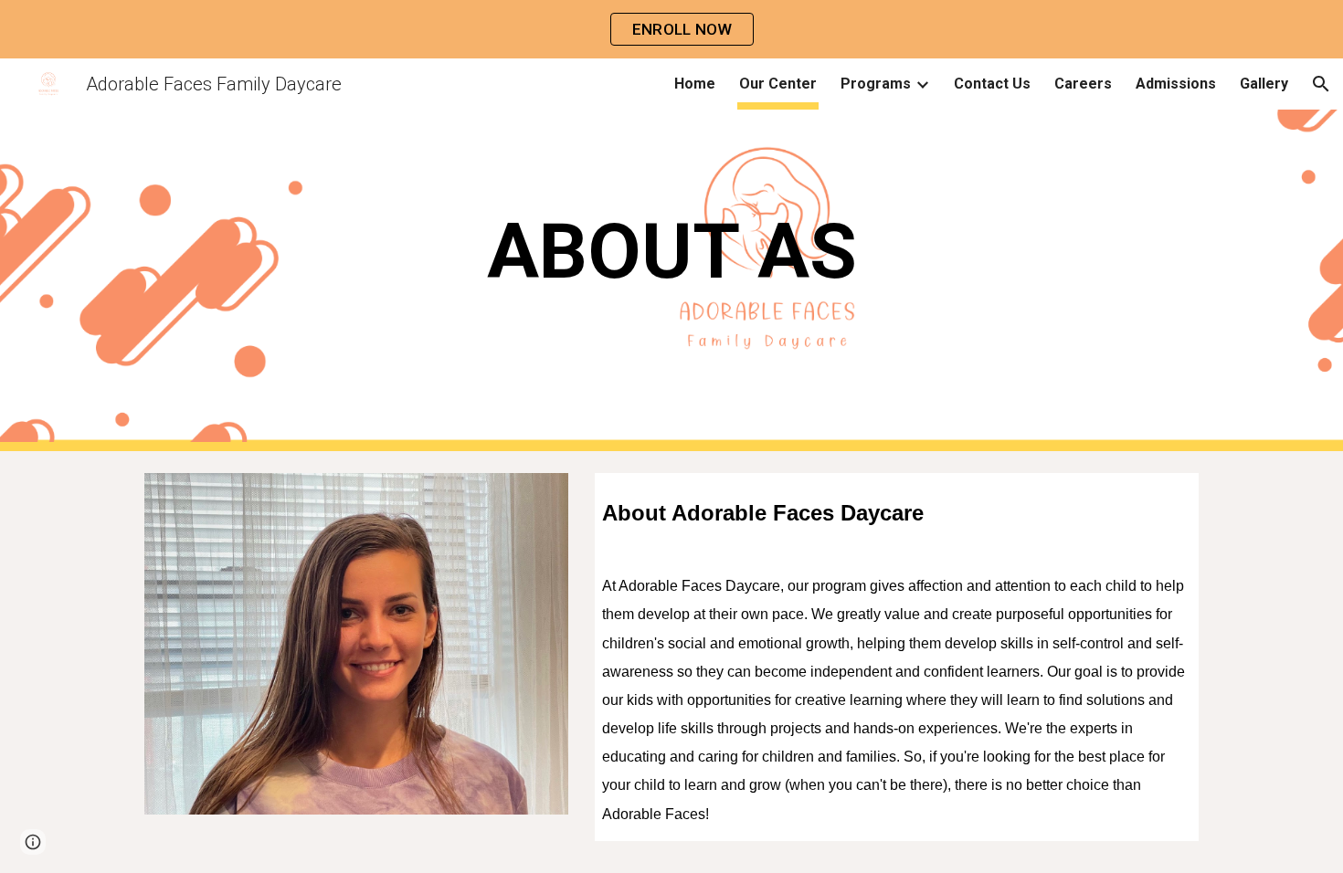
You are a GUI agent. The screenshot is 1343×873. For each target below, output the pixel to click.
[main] (671, 280)
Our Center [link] (778, 83)
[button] (1321, 84)
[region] (671, 29)
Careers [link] (1083, 83)
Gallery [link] (1264, 83)
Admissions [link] (1176, 83)
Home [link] (694, 83)
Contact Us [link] (992, 83)
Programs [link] (876, 83)
